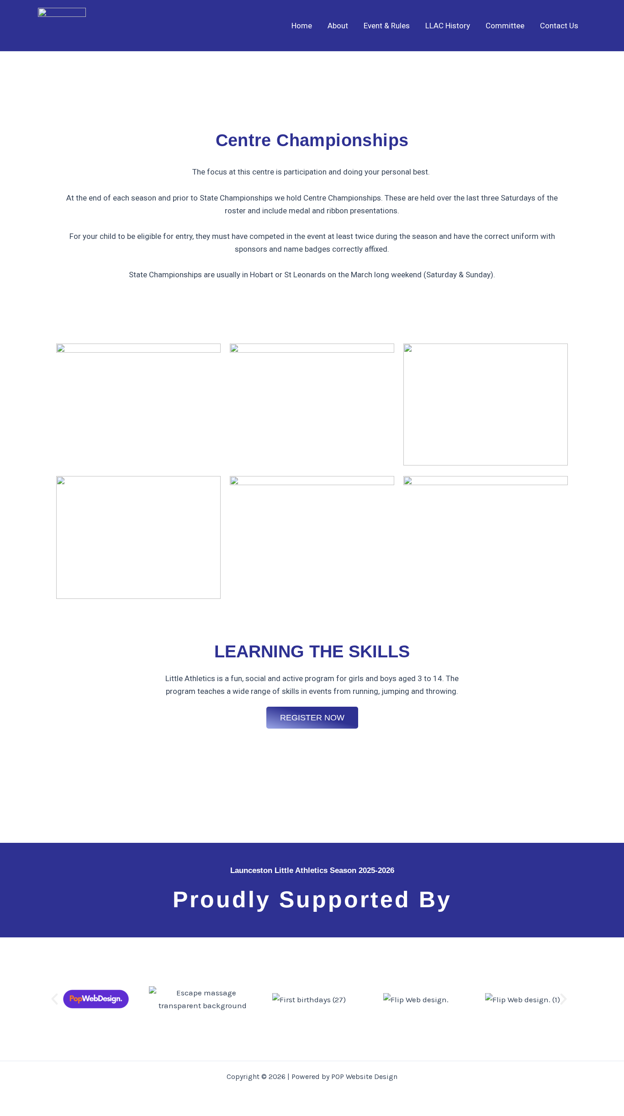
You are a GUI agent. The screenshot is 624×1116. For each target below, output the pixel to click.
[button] (54, 998)
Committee (505, 25)
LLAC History (447, 25)
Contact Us (559, 25)
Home (301, 25)
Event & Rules (387, 25)
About (338, 25)
